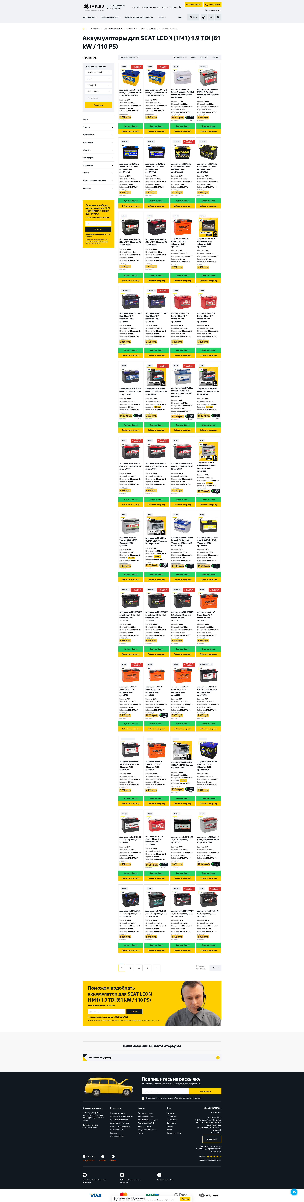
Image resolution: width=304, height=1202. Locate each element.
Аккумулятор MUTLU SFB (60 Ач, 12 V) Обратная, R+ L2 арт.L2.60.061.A (208, 840)
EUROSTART (125, 290)
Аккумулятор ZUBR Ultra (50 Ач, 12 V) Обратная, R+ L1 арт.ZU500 (130, 242)
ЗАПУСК (124, 813)
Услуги (140, 1133)
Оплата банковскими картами (122, 1116)
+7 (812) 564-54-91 (117, 6)
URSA (201, 888)
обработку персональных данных (97, 242)
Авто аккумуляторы (145, 1113)
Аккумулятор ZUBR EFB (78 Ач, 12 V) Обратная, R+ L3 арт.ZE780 (208, 391)
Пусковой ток (88, 135)
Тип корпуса (88, 158)
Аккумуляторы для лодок (147, 1120)
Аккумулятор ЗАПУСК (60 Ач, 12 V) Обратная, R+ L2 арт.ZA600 (130, 840)
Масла (161, 17)
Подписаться (205, 1091)
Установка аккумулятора (119, 1123)
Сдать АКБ (136, 7)
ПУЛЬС (150, 888)
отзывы (102, 1160)
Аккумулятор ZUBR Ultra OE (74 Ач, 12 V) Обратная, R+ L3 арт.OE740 (156, 541)
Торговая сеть (172, 1120)
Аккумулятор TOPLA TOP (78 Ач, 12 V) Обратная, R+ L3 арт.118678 (130, 391)
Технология (88, 165)
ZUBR (123, 216)
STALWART (203, 66)
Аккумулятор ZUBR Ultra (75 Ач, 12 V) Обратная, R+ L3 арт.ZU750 (156, 466)
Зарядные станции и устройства (138, 17)
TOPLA (176, 290)
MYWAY (124, 888)
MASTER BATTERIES (205, 664)
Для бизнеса (212, 1139)
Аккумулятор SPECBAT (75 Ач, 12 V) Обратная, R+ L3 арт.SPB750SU (182, 914)
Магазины (173, 7)
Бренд (85, 119)
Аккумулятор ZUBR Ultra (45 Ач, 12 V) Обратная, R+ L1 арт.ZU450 (156, 242)
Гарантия (87, 188)
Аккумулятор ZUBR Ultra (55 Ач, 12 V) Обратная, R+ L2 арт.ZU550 (182, 466)
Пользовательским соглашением (188, 1098)
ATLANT (202, 216)
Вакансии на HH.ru (174, 1133)
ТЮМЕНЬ (124, 141)
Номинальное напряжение (94, 180)
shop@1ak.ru (216, 1132)
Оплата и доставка (117, 1113)
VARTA (176, 66)
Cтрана (86, 173)
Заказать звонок (214, 4)
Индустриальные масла (147, 1130)
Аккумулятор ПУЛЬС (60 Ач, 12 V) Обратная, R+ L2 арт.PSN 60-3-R (155, 914)
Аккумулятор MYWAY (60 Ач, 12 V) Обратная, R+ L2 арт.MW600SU (129, 914)
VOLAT (176, 216)
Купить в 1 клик (131, 126)
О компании (171, 1116)
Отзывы (170, 1126)
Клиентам (114, 1133)
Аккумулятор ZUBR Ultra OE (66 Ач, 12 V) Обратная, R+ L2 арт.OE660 (182, 765)
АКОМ (124, 66)
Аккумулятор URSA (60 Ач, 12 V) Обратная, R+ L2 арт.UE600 (208, 914)
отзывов (210, 1160)
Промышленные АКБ (146, 1123)
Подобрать (98, 105)
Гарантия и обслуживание (120, 1126)
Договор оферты (117, 1130)
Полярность (88, 142)
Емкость (86, 127)
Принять (185, 1199)
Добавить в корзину (130, 131)
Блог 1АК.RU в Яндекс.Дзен (165, 1180)
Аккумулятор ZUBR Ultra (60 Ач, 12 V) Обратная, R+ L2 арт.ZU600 (130, 466)
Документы (171, 1123)
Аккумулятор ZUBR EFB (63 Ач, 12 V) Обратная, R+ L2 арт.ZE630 (156, 391)
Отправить (98, 229)
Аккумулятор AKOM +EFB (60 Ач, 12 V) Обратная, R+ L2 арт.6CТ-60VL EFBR (130, 92)
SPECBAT (176, 888)
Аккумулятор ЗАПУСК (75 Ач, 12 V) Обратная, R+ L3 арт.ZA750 (182, 840)
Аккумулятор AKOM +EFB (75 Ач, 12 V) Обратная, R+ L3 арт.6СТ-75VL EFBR (156, 92)
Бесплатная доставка (193, 4)
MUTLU (202, 813)
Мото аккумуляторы (109, 17)
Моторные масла (144, 1126)
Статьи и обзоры (116, 1136)
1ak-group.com (89, 1160)
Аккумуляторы (89, 17)
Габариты (87, 150)
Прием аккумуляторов (119, 1120)
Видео (169, 1130)
